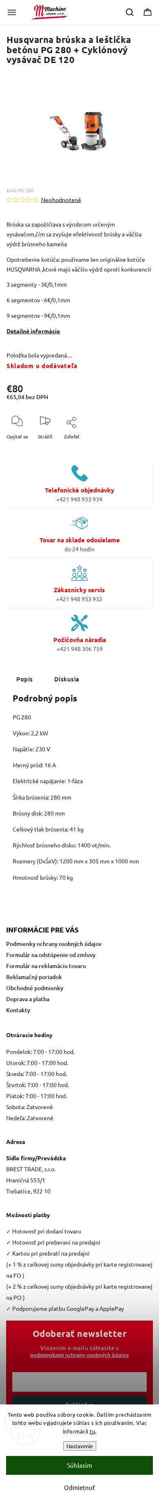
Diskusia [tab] (67, 679)
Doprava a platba (27, 999)
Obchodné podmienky (34, 988)
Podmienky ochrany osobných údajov (54, 944)
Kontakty (18, 1010)
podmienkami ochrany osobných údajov (79, 1355)
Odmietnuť (79, 1487)
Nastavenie (79, 1445)
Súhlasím (79, 1465)
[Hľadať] (130, 12)
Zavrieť (138, 450)
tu (92, 1431)
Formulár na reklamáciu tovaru (46, 966)
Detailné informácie (33, 331)
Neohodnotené (61, 199)
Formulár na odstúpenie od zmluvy (50, 955)
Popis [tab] (24, 679)
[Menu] (12, 12)
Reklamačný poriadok (34, 977)
